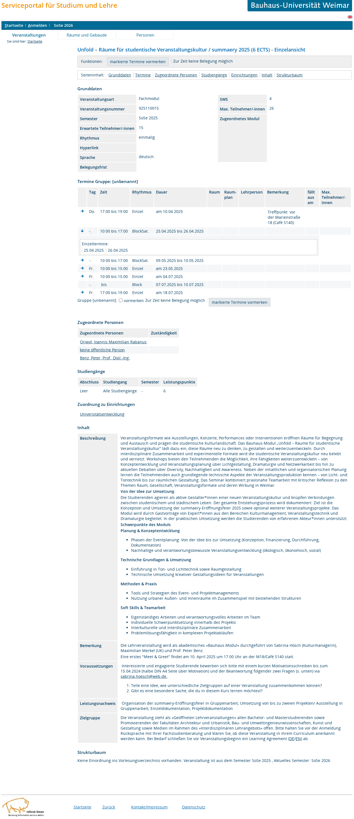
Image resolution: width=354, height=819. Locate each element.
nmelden (37, 25)
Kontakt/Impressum (149, 807)
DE (291, 738)
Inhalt (267, 75)
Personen (145, 35)
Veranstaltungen (29, 35)
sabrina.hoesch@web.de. (144, 676)
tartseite (14, 25)
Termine (143, 75)
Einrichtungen (244, 75)
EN (298, 738)
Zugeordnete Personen (176, 75)
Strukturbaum (290, 75)
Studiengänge (214, 75)
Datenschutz (193, 807)
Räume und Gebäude (87, 35)
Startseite (34, 41)
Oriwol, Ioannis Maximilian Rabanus (113, 341)
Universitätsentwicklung (102, 414)
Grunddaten (119, 75)
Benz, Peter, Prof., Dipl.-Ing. (105, 357)
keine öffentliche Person (102, 349)
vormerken (134, 300)
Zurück (108, 807)
